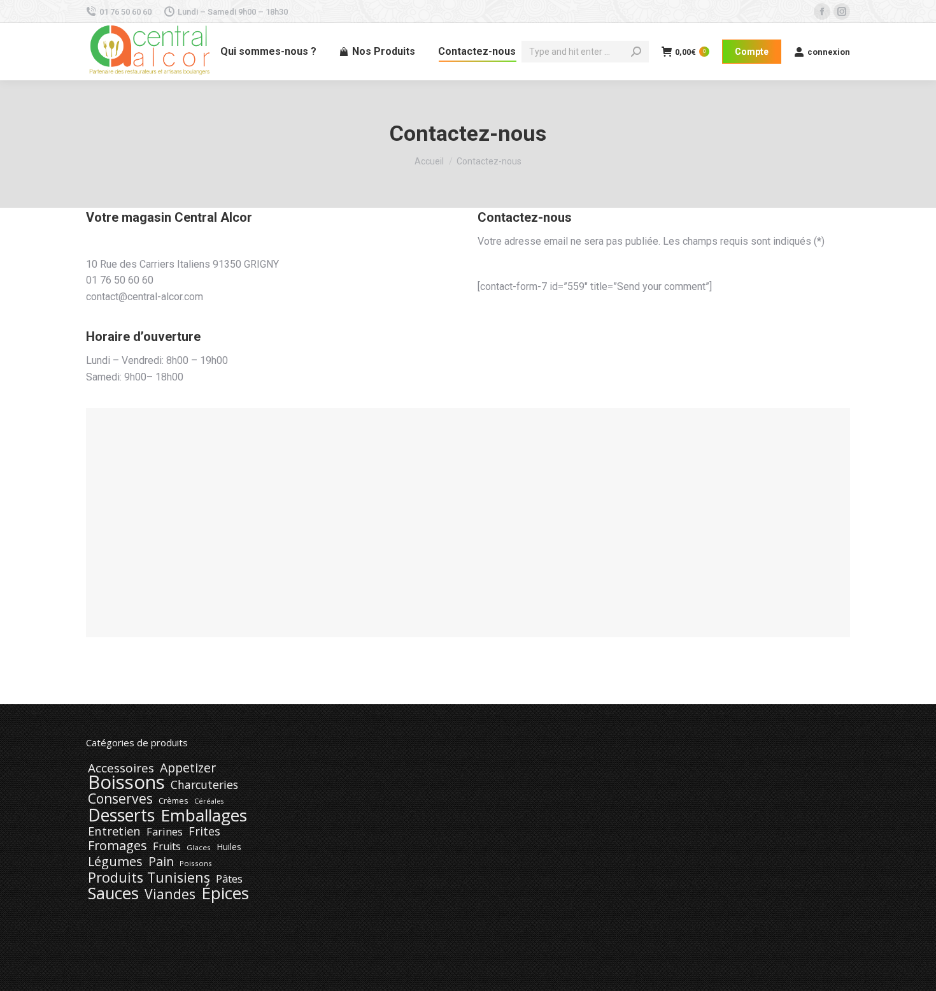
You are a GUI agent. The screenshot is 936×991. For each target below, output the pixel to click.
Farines (164, 831)
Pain (161, 861)
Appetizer (188, 768)
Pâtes (229, 878)
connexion (828, 52)
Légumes (115, 861)
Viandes (170, 894)
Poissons (196, 863)
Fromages (117, 845)
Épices (225, 892)
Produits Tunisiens (149, 877)
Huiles (228, 847)
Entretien (114, 831)
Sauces (113, 893)
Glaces (199, 847)
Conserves (120, 798)
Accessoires (121, 768)
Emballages (203, 815)
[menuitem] (268, 51)
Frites (204, 831)
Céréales (208, 801)
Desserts (121, 815)
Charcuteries (204, 784)
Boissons (126, 782)
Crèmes (173, 800)
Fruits (167, 846)
